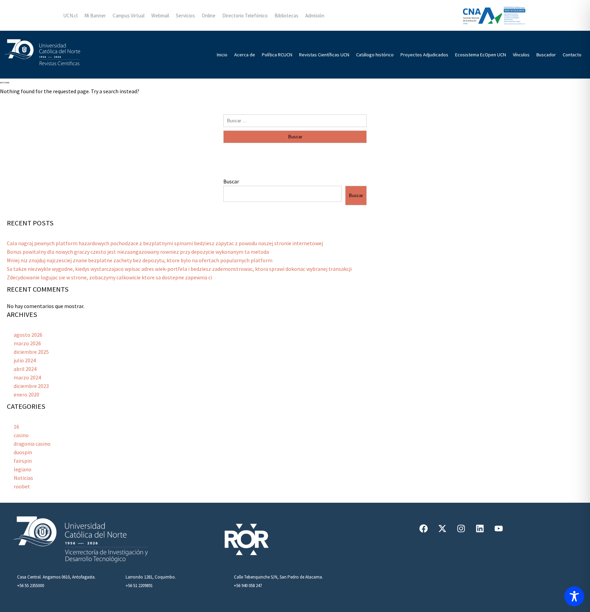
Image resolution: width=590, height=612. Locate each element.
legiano (22, 469)
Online (208, 15)
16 (16, 426)
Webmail (160, 15)
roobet (22, 486)
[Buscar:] (295, 120)
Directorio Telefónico (245, 15)
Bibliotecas (286, 15)
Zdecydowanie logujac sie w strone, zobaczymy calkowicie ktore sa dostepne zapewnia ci (109, 277)
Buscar (231, 181)
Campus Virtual (128, 15)
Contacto (572, 55)
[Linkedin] (479, 528)
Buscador (546, 55)
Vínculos (521, 55)
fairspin (23, 460)
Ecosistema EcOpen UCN (480, 55)
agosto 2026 (28, 334)
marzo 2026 (27, 343)
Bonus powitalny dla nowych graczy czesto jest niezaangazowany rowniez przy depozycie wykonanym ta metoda (138, 251)
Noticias (23, 477)
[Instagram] (460, 528)
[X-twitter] (442, 528)
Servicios (185, 15)
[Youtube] (498, 528)
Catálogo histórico (375, 55)
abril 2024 (25, 368)
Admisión (314, 15)
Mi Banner (95, 15)
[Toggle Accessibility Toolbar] (574, 596)
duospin (23, 452)
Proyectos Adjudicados (424, 55)
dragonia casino (32, 443)
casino (21, 435)
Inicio (222, 55)
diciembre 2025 (31, 351)
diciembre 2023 (31, 385)
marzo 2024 (27, 377)
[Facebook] (423, 528)
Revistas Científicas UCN (324, 55)
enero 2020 (26, 394)
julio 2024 (25, 360)
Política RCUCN (277, 55)
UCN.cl (70, 15)
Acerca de (244, 55)
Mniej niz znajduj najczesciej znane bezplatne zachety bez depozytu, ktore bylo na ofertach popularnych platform (139, 260)
